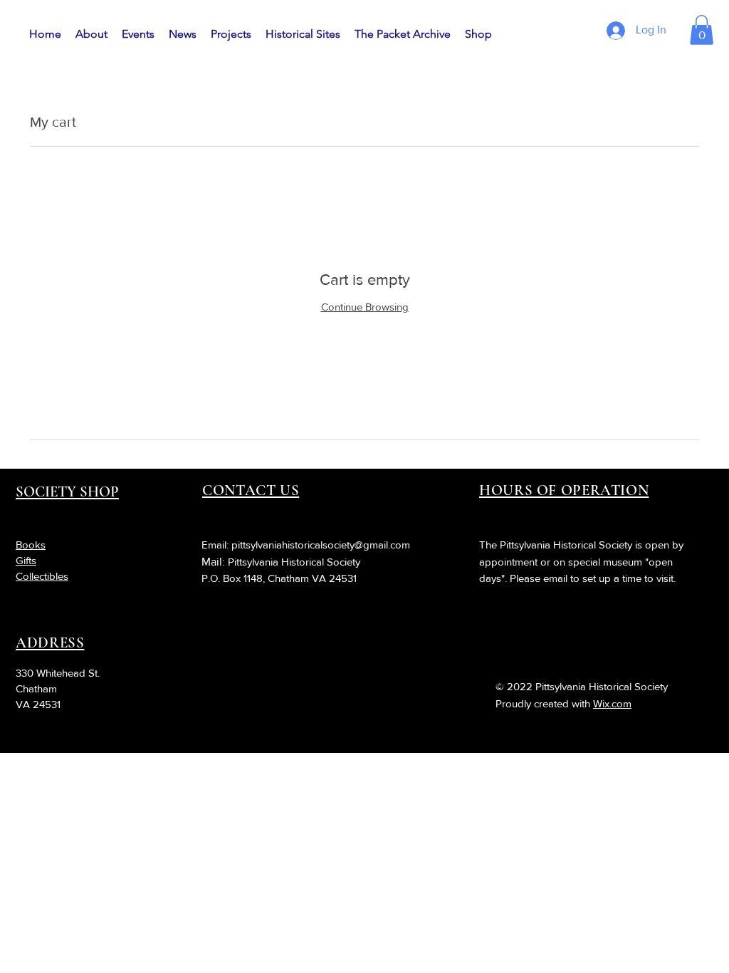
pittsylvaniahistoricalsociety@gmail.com (320, 544)
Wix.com (612, 703)
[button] (701, 30)
